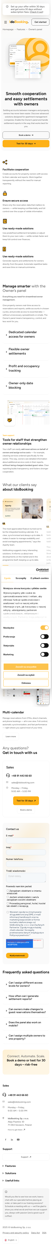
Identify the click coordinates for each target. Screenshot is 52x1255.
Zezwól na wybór (26, 675)
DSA (44, 1232)
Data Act (35, 1232)
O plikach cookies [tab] (39, 578)
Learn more (11, 736)
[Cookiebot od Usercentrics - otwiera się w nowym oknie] (37, 570)
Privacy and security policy (16, 1232)
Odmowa (26, 683)
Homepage (8, 29)
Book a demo (26, 810)
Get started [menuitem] (40, 22)
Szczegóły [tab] (21, 578)
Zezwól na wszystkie (26, 667)
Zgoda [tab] (7, 578)
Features (21, 29)
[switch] (44, 636)
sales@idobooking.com (22, 782)
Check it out (36, 12)
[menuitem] (10, 1240)
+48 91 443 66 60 (21, 775)
